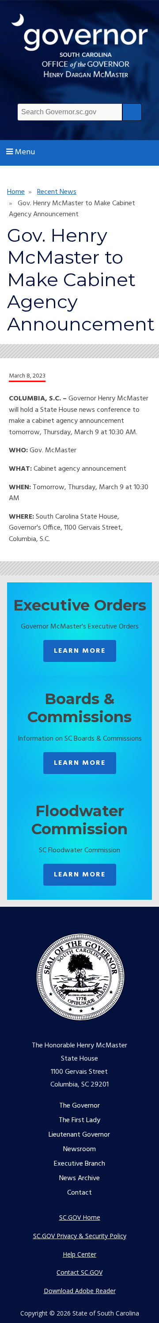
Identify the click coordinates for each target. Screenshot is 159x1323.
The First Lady (79, 1120)
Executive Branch (79, 1164)
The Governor (79, 1106)
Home (16, 192)
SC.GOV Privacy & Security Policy (79, 1236)
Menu (25, 152)
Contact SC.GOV (79, 1272)
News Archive (79, 1178)
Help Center (79, 1254)
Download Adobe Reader (80, 1291)
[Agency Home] (79, 49)
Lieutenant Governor (79, 1135)
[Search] (132, 112)
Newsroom (79, 1149)
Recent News (56, 192)
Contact (79, 1193)
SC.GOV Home (79, 1217)
